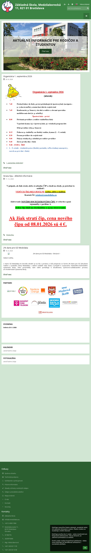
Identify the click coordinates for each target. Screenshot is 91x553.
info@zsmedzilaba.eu (12, 519)
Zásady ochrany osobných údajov (16, 488)
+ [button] (65, 4)
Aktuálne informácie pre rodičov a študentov (45, 42)
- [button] (69, 4)
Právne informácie (11, 484)
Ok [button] (85, 548)
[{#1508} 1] (11, 291)
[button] (72, 4)
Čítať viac (45, 51)
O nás (7, 499)
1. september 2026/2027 (14, 163)
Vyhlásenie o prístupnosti (14, 481)
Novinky (8, 507)
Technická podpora (11, 477)
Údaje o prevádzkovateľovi (14, 492)
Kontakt (7, 503)
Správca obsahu (10, 473)
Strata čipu (10, 235)
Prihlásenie (84, 4)
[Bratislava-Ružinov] (52, 291)
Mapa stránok (10, 496)
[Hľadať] (87, 8)
